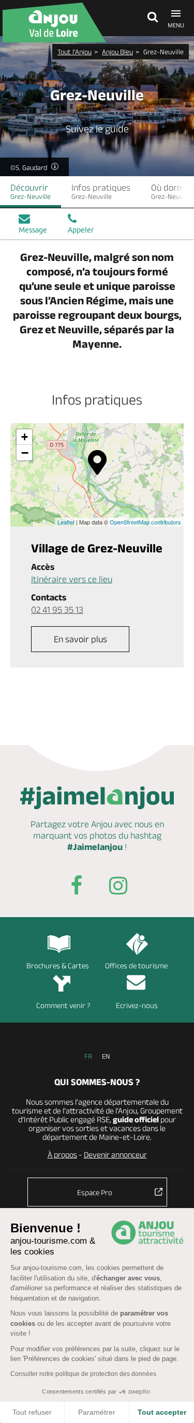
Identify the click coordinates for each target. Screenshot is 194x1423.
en (106, 1056)
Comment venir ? (63, 1005)
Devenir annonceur (115, 1154)
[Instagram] (118, 887)
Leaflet (65, 522)
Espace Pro (94, 1192)
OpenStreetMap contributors (145, 522)
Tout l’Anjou (74, 52)
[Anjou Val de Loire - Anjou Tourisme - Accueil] (54, 22)
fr (88, 1056)
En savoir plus (80, 639)
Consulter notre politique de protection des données (83, 1374)
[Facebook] (76, 887)
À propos (62, 1154)
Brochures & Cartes (57, 965)
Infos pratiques (100, 191)
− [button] (24, 452)
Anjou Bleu (117, 52)
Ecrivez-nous (137, 1005)
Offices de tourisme (136, 965)
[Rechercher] (150, 18)
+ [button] (24, 436)
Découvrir (30, 191)
